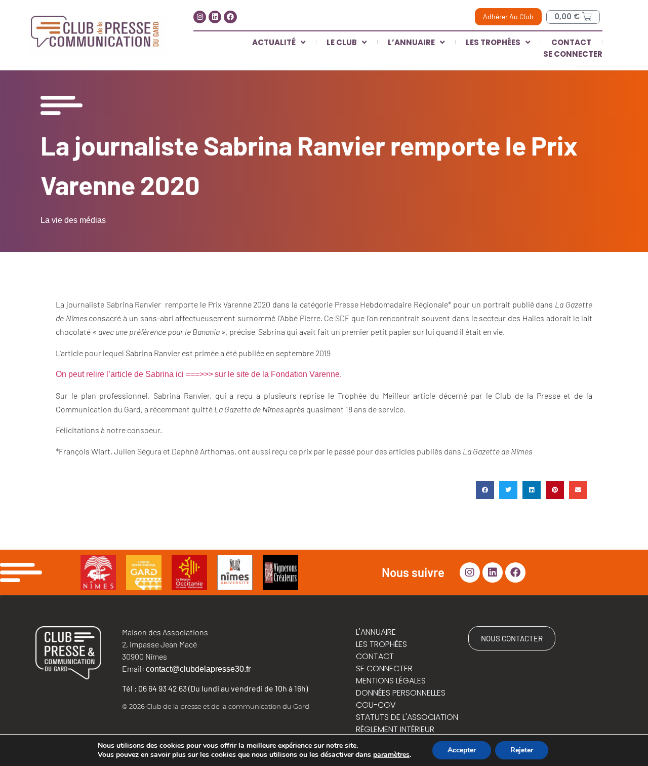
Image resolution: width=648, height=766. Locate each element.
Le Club (342, 42)
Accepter (462, 750)
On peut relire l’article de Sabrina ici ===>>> (134, 374)
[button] (485, 490)
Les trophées (493, 42)
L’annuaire (411, 42)
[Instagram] (199, 17)
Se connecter (572, 54)
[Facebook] (230, 17)
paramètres (391, 754)
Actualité (274, 42)
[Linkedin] (215, 17)
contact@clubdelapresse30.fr (198, 669)
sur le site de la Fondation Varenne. (278, 374)
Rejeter (521, 750)
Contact (571, 42)
